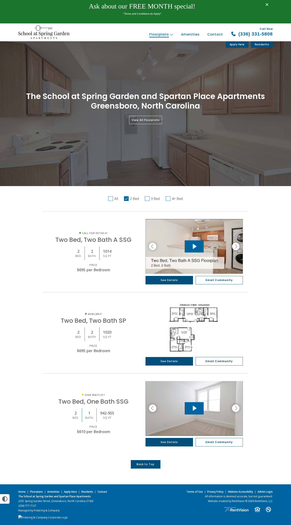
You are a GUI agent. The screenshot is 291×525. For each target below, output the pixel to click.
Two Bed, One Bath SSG (93, 401)
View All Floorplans (146, 120)
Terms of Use (194, 491)
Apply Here (237, 44)
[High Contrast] (5, 499)
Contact (215, 34)
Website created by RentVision (226, 501)
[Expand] (237, 350)
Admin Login (265, 491)
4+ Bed (177, 198)
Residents (262, 44)
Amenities (190, 34)
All (116, 198)
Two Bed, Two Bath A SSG (93, 239)
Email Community (219, 280)
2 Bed (134, 198)
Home (22, 491)
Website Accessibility (240, 491)
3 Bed (155, 198)
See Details (169, 280)
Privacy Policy (215, 491)
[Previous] (152, 247)
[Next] (235, 247)
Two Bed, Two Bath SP (93, 320)
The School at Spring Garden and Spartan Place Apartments (54, 496)
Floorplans (159, 34)
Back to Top (145, 464)
